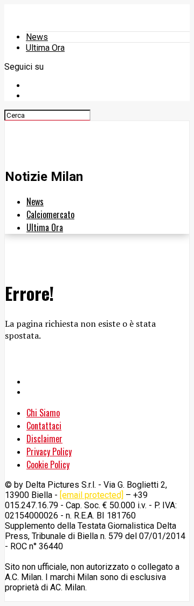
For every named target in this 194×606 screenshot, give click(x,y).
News (37, 37)
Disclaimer (44, 438)
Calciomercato (50, 214)
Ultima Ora (45, 48)
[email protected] (91, 495)
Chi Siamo (43, 412)
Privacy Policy (49, 451)
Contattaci (43, 425)
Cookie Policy (48, 464)
